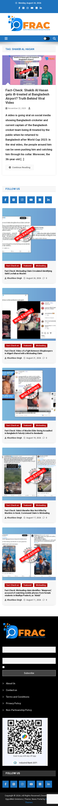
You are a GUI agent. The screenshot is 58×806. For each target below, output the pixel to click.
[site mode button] (46, 38)
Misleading (41, 266)
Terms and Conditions (17, 697)
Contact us (11, 690)
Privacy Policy (13, 703)
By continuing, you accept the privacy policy (28, 667)
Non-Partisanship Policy (19, 710)
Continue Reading (21, 167)
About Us (10, 683)
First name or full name (14, 645)
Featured (27, 266)
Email (5, 656)
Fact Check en (12, 266)
